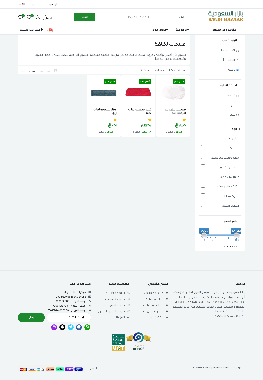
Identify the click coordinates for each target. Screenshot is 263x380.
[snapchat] (62, 327)
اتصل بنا (120, 317)
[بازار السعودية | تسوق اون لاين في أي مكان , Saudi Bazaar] (226, 22)
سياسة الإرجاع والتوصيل (111, 311)
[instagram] (54, 327)
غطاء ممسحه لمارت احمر (139, 111)
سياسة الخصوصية (115, 305)
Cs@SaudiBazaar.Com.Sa (230, 316)
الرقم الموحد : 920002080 (70, 301)
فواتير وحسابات (154, 299)
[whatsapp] (87, 327)
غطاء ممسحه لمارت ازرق (105, 111)
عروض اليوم (159, 29)
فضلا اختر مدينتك (30, 29)
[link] (167, 85)
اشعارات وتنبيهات (153, 311)
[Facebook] (79, 327)
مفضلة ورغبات (154, 317)
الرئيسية (53, 4)
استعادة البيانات (232, 246)
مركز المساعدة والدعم (73, 292)
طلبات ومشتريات (153, 292)
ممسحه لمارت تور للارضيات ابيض (175, 111)
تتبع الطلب (38, 4)
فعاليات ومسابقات (152, 305)
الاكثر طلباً (181, 29)
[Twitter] (71, 327)
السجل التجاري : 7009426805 (69, 305)
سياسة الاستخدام (115, 299)
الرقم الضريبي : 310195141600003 (67, 310)
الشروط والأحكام (115, 292)
